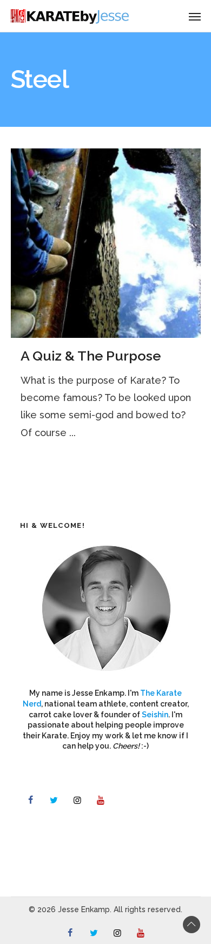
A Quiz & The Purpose (91, 356)
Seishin (155, 714)
